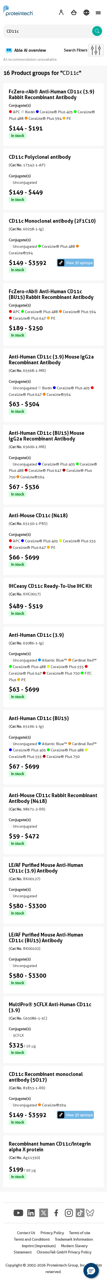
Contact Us (26, 1233)
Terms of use (79, 1233)
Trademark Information (74, 1239)
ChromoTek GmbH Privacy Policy (64, 1252)
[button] (91, 1270)
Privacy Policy (52, 1233)
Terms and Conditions (32, 1239)
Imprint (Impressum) (39, 1246)
